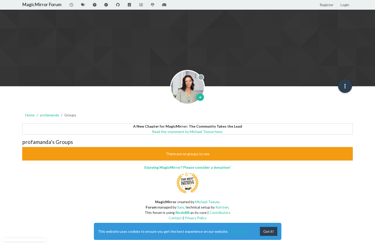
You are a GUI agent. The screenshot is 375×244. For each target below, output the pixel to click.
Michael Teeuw (207, 202)
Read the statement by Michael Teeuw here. (187, 131)
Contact (175, 218)
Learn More (238, 231)
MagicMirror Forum (41, 4)
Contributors (219, 212)
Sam (180, 207)
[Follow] (200, 97)
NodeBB (183, 212)
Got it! (268, 231)
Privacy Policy (195, 218)
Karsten (222, 207)
